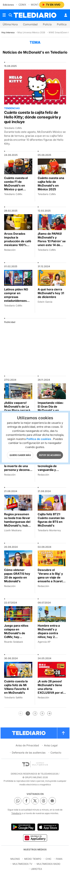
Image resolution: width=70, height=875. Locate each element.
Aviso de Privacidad (27, 745)
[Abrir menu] (4, 15)
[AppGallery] (35, 838)
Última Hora (10, 24)
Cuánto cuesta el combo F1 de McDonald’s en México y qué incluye (16, 185)
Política (61, 24)
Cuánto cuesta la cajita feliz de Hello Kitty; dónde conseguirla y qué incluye (32, 117)
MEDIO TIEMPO (32, 858)
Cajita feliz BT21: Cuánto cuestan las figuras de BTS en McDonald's (51, 519)
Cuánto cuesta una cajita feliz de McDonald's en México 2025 (51, 183)
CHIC (49, 858)
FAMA (59, 858)
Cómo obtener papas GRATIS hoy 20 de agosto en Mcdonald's (17, 575)
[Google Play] (23, 827)
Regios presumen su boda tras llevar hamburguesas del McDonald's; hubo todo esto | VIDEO (17, 521)
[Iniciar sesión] (65, 15)
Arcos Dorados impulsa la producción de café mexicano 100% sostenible (17, 241)
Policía (47, 24)
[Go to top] (63, 733)
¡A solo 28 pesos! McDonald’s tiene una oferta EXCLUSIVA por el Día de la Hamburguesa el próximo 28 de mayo (50, 694)
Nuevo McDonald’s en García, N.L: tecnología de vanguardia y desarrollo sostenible (51, 468)
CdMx (22, 4)
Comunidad (30, 24)
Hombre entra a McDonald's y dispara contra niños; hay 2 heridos (49, 633)
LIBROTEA (36, 868)
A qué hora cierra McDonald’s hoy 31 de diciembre (51, 293)
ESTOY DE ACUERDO (50, 455)
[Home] (35, 15)
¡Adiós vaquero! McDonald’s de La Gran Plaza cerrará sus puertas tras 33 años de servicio (17, 410)
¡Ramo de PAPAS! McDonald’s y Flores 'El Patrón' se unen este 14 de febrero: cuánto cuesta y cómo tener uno (52, 245)
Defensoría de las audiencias (28, 752)
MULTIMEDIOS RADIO (48, 863)
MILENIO (15, 858)
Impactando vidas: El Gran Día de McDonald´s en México (51, 408)
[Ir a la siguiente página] (49, 713)
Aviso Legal (50, 745)
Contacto (55, 752)
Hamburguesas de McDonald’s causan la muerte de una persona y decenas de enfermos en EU (17, 466)
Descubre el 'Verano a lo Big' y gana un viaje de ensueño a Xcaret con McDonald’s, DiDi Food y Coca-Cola (50, 581)
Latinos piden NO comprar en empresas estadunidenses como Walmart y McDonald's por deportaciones (16, 301)
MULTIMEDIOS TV (22, 863)
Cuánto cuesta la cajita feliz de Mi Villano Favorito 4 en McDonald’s (16, 686)
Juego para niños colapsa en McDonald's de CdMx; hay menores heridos (16, 633)
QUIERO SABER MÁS (20, 455)
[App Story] (48, 827)
